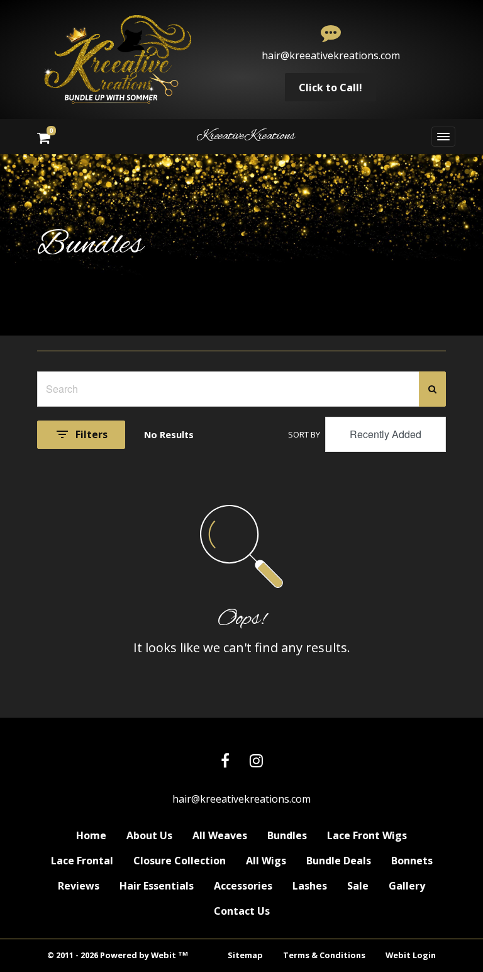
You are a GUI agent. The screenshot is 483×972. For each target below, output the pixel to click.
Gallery (407, 886)
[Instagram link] (256, 761)
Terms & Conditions (324, 955)
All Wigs (266, 860)
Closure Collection (179, 860)
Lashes (309, 886)
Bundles (287, 835)
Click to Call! (330, 87)
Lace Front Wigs (367, 835)
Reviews (78, 886)
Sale (358, 886)
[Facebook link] (225, 761)
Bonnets (412, 860)
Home (91, 835)
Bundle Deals (338, 860)
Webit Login (411, 955)
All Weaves (219, 835)
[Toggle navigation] (443, 137)
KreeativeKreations (245, 136)
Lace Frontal (82, 860)
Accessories (243, 886)
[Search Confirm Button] (432, 389)
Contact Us (242, 911)
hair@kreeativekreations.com (331, 55)
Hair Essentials (156, 886)
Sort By (304, 434)
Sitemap (245, 955)
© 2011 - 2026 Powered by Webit (117, 955)
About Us (149, 835)
